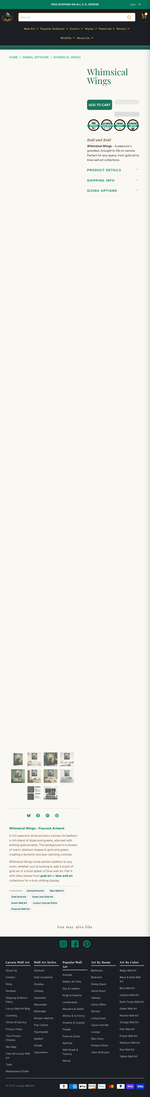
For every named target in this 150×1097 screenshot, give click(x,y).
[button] (31, 29)
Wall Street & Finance (70, 1051)
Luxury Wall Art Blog (18, 1008)
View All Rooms (100, 1052)
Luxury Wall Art (25, 1085)
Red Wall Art (127, 1049)
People (67, 1029)
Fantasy (39, 990)
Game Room (98, 990)
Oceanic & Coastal (74, 1022)
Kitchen (95, 1011)
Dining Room (98, 984)
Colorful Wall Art (129, 995)
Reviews (11, 990)
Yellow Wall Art (128, 1056)
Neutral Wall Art (129, 1015)
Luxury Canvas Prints (45, 903)
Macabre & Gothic (73, 1008)
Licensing (11, 1015)
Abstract (39, 970)
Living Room (98, 1018)
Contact (10, 977)
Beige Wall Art (128, 970)
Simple (38, 1045)
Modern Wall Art (43, 1018)
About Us (11, 970)
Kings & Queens (72, 995)
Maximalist (40, 1004)
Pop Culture (41, 1024)
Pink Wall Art (127, 1029)
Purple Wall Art (128, 1035)
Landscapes (70, 1002)
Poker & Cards (71, 1036)
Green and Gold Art (42, 896)
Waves (67, 1060)
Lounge (95, 1031)
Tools (9, 1064)
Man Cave (97, 1038)
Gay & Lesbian (71, 988)
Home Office (98, 1004)
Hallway (95, 997)
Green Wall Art (19, 903)
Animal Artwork (35, 890)
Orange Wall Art (129, 1022)
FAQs (9, 984)
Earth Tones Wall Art (132, 1001)
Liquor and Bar (100, 1024)
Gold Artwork (18, 896)
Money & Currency (74, 1015)
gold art (45, 876)
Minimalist (40, 1011)
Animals (67, 974)
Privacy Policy (14, 1029)
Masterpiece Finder (17, 1071)
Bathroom (97, 970)
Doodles (39, 984)
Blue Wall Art (57, 890)
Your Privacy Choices (13, 1037)
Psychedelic (41, 1031)
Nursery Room (99, 1045)
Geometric (40, 997)
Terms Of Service (16, 1022)
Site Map (11, 1046)
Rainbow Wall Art (130, 1042)
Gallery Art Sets (72, 981)
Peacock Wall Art (20, 909)
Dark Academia (43, 977)
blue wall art (64, 876)
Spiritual (67, 1043)
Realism (38, 1038)
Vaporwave (41, 1052)
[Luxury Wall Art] (7, 17)
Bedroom (96, 977)
